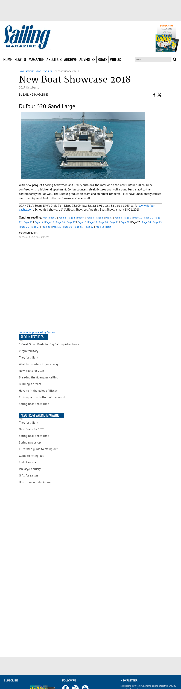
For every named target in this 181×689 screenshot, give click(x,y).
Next (108, 226)
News (38, 71)
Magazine (36, 59)
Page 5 (90, 217)
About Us (54, 59)
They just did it (28, 357)
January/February (30, 469)
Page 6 (99, 217)
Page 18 (81, 222)
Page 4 (81, 217)
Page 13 (28, 222)
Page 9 (127, 217)
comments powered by (37, 332)
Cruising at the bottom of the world (42, 397)
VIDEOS (115, 59)
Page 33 (99, 226)
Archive (70, 59)
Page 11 (148, 217)
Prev (45, 217)
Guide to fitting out (31, 456)
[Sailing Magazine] (26, 37)
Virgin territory (28, 351)
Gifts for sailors (28, 475)
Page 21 (114, 222)
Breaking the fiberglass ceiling (38, 377)
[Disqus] (62, 285)
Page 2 (62, 217)
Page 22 (125, 222)
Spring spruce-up (30, 442)
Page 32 (89, 226)
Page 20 (103, 222)
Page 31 (78, 226)
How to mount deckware (35, 482)
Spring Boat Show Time (34, 404)
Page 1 (53, 217)
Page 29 (56, 226)
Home (7, 59)
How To (20, 59)
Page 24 (146, 222)
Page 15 (49, 222)
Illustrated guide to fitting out (38, 449)
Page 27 (35, 226)
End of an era (27, 462)
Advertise (87, 59)
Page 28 (46, 226)
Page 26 (24, 226)
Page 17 (71, 222)
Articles (30, 71)
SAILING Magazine (35, 94)
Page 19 (92, 222)
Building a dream (30, 384)
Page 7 (109, 217)
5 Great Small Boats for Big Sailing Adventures (49, 344)
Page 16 (60, 222)
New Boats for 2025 (31, 371)
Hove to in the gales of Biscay (38, 391)
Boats (102, 59)
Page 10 (137, 217)
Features (47, 71)
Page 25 (157, 222)
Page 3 (71, 217)
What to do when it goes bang (38, 364)
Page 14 (38, 222)
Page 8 (118, 217)
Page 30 (67, 226)
